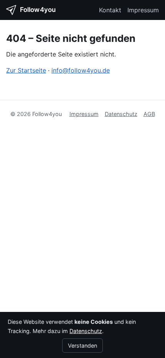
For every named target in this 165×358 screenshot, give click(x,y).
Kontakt (110, 10)
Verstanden (82, 345)
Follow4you (38, 9)
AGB (149, 114)
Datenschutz (121, 114)
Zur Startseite (26, 70)
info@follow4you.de (80, 70)
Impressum (143, 10)
